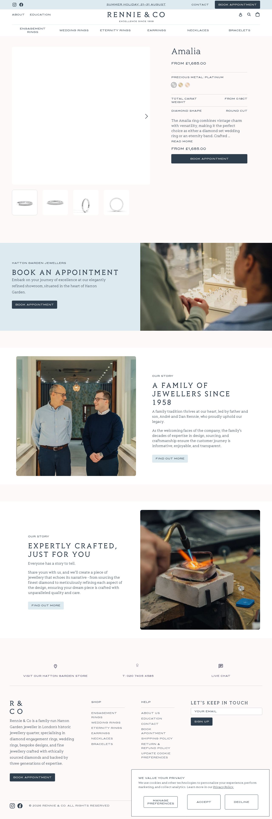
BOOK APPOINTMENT (32, 777)
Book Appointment (34, 304)
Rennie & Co (54, 805)
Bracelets (239, 30)
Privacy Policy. (223, 787)
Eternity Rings (115, 30)
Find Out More (170, 458)
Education (40, 14)
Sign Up (201, 721)
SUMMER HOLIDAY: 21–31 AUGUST (136, 4)
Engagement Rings (32, 30)
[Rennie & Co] (136, 17)
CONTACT (200, 4)
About (18, 14)
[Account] (240, 14)
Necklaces (198, 30)
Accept (204, 802)
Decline (241, 802)
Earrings (156, 30)
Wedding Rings (74, 30)
